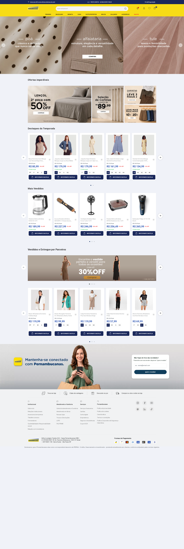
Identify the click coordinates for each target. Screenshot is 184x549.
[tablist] (92, 184)
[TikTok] (151, 409)
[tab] (87, 72)
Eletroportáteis (91, 14)
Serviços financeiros (86, 408)
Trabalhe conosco (33, 417)
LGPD (58, 420)
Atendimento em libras (63, 411)
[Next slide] (180, 45)
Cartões (82, 411)
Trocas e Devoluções (63, 417)
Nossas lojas (61, 414)
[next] (160, 157)
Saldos (136, 14)
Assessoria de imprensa (35, 414)
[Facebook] (144, 403)
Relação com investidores (36, 429)
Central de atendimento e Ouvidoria (67, 408)
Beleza (103, 14)
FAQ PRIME (60, 423)
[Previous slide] (3, 45)
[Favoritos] (149, 8)
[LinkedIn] (144, 409)
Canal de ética (101, 414)
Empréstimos (84, 417)
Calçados (113, 14)
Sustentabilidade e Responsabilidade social (39, 425)
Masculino (59, 14)
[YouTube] (151, 403)
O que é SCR (84, 423)
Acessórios (125, 14)
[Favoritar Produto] (49, 159)
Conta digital (84, 414)
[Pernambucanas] (33, 8)
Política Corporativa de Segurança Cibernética (107, 422)
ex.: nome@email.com (142, 365)
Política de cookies (103, 411)
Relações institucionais (35, 411)
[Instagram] (137, 403)
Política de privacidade (104, 408)
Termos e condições (103, 417)
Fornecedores (32, 420)
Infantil (70, 14)
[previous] (23, 157)
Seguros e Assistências (87, 420)
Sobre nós (31, 408)
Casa (79, 14)
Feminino (48, 14)
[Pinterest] (137, 409)
